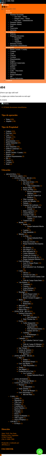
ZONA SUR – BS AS (22, 311)
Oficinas (13, 73)
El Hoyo (17, 423)
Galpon (8, 131)
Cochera (13, 57)
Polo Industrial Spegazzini (32, 326)
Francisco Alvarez (29, 242)
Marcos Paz (23, 309)
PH (11, 76)
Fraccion (9, 133)
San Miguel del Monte (26, 381)
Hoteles (12, 67)
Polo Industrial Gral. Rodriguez (33, 267)
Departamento (10, 141)
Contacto (9, 80)
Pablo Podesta (28, 290)
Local (8, 139)
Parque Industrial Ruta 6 (35, 375)
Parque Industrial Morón (35, 226)
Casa (7, 135)
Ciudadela (26, 284)
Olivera (25, 273)
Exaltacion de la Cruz (26, 371)
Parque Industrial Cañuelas (32, 346)
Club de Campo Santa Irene (32, 280)
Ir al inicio (3, 100)
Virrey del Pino (28, 190)
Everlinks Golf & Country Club (33, 276)
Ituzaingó (22, 292)
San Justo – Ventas (20, 16)
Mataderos (18, 400)
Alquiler (8, 121)
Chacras (13, 55)
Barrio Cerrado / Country (18, 49)
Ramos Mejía (27, 188)
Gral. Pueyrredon (24, 392)
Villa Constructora (33, 186)
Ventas (16, 40)
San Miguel (23, 369)
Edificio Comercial (12, 149)
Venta (8, 119)
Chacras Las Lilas (29, 275)
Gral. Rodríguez (24, 261)
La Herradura (27, 387)
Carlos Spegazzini (29, 323)
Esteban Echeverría (25, 313)
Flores (16, 414)
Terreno (8, 137)
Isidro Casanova (28, 211)
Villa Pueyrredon (28, 365)
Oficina (8, 145)
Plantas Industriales (16, 78)
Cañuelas (22, 338)
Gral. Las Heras (24, 307)
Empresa (9, 13)
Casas (12, 53)
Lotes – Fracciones (16, 71)
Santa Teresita (23, 389)
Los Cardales (27, 373)
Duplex (12, 61)
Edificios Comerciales (17, 63)
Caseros (25, 286)
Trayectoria (14, 28)
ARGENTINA (11, 174)
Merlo (21, 300)
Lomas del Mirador (29, 201)
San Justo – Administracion (23, 20)
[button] (39, 451)
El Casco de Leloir (29, 296)
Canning (26, 333)
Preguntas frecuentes (17, 36)
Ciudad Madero (28, 213)
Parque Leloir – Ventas (22, 18)
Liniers (16, 398)
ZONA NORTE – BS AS (23, 356)
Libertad (26, 302)
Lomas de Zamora (25, 350)
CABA (12, 396)
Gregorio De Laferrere (30, 205)
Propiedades (10, 47)
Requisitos (18, 38)
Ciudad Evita (27, 220)
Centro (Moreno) (28, 253)
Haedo (25, 224)
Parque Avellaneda (20, 416)
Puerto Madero (19, 408)
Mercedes (22, 305)
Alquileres (17, 42)
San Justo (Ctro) (28, 182)
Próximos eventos (16, 44)
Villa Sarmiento (28, 232)
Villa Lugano (18, 418)
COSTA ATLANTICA (22, 383)
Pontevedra (27, 304)
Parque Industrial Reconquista (33, 244)
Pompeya (17, 404)
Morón (21, 222)
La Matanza (23, 180)
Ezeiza (21, 321)
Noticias (13, 34)
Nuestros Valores (16, 22)
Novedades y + (11, 32)
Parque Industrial (16, 74)
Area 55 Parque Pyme (30, 263)
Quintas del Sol (32, 331)
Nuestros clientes (16, 24)
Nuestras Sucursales (17, 15)
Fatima (25, 360)
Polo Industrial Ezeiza (34, 329)
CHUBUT (13, 421)
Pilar (20, 358)
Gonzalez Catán (28, 215)
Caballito (17, 412)
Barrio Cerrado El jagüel (31, 298)
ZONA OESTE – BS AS (23, 178)
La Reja (25, 236)
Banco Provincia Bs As (31, 257)
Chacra (8, 160)
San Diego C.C (28, 249)
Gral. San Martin (24, 363)
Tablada (25, 203)
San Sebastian (32, 317)
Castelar (25, 230)
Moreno (21, 234)
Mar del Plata (27, 394)
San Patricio (27, 248)
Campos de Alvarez (29, 255)
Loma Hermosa (28, 288)
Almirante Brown (25, 352)
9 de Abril (26, 315)
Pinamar (21, 385)
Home (8, 11)
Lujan (21, 271)
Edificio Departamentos (14, 156)
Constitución (18, 406)
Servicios (13, 30)
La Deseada (27, 336)
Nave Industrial (11, 147)
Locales (12, 69)
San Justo (26, 184)
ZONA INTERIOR (21, 379)
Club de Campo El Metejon (32, 344)
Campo (8, 150)
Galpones (13, 65)
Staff (11, 26)
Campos (13, 51)
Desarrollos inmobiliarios (18, 45)
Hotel (8, 164)
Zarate (21, 367)
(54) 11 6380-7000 (7, 1)
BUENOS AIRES (16, 176)
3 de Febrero (23, 282)
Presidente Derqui (29, 362)
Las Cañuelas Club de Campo (33, 340)
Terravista (26, 265)
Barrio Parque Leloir (30, 294)
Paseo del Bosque (29, 390)
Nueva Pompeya (20, 419)
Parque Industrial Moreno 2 (32, 259)
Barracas (17, 410)
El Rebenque (31, 334)
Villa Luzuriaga (28, 199)
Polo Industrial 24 (29, 251)
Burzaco (26, 354)
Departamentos (15, 59)
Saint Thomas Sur (29, 319)
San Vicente (23, 348)
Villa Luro (17, 402)
